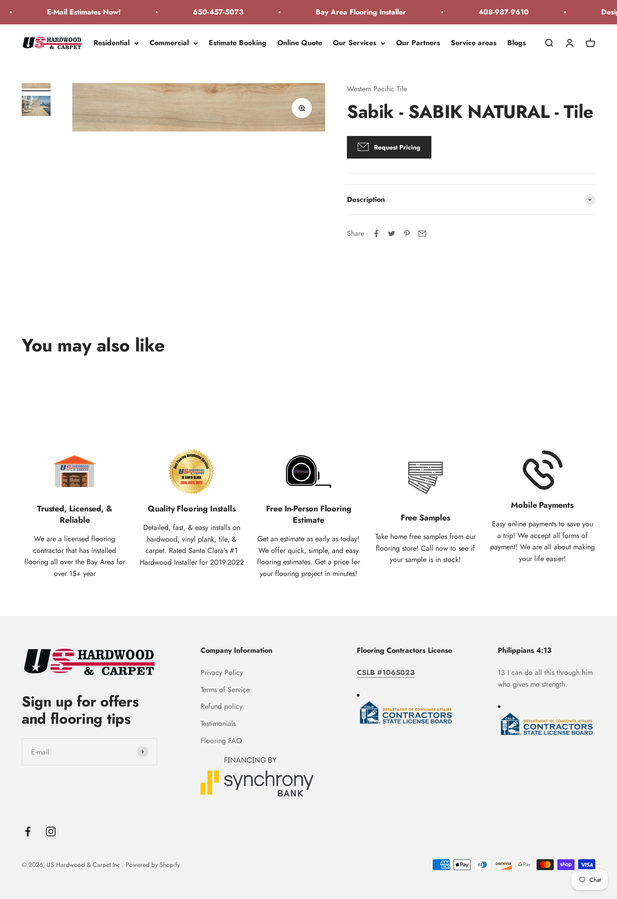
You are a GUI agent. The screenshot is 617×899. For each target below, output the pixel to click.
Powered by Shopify (153, 864)
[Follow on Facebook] (28, 831)
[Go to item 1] (36, 87)
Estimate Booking (237, 42)
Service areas (473, 42)
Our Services (354, 42)
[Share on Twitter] (391, 233)
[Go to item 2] (36, 107)
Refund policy (222, 706)
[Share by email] (422, 233)
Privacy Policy (222, 672)
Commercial (169, 42)
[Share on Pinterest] (407, 233)
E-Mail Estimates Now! (76, 12)
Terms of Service (225, 689)
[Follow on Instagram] (51, 831)
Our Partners (418, 42)
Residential (111, 42)
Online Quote (299, 42)
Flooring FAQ (221, 740)
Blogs (516, 42)
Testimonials (218, 723)
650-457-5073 (211, 12)
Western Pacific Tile (377, 89)
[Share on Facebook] (376, 233)
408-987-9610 (496, 12)
